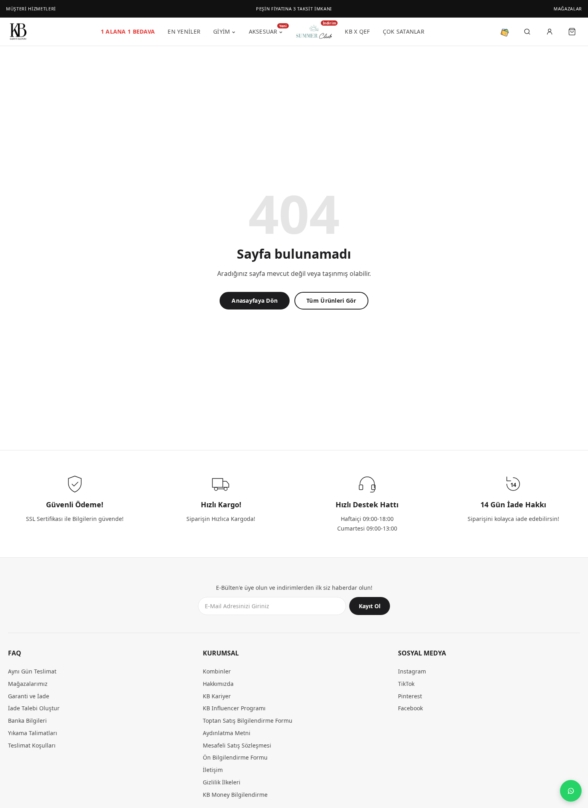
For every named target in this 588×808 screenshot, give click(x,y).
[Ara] (527, 32)
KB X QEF (357, 31)
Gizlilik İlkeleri (221, 782)
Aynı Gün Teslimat (32, 671)
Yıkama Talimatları (32, 733)
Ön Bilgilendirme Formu (235, 757)
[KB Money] (505, 32)
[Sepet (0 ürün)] (572, 32)
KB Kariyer (217, 696)
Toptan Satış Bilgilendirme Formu (247, 720)
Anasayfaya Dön (255, 300)
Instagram (412, 671)
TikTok (406, 683)
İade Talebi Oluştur (34, 708)
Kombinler (217, 671)
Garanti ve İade (28, 696)
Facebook (410, 708)
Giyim (221, 31)
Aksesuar (266, 30)
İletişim (213, 770)
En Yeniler (184, 31)
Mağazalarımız (28, 683)
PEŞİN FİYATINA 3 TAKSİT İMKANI (294, 8)
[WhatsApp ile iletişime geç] (571, 791)
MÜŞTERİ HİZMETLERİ (31, 8)
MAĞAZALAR (568, 8)
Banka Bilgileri (27, 720)
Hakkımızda (218, 683)
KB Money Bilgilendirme (235, 794)
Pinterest (410, 696)
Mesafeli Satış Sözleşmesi (237, 745)
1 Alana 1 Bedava (128, 31)
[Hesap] (550, 32)
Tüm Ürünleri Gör (331, 300)
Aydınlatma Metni (226, 733)
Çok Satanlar (403, 31)
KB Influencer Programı (234, 708)
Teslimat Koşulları (32, 745)
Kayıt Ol (369, 606)
